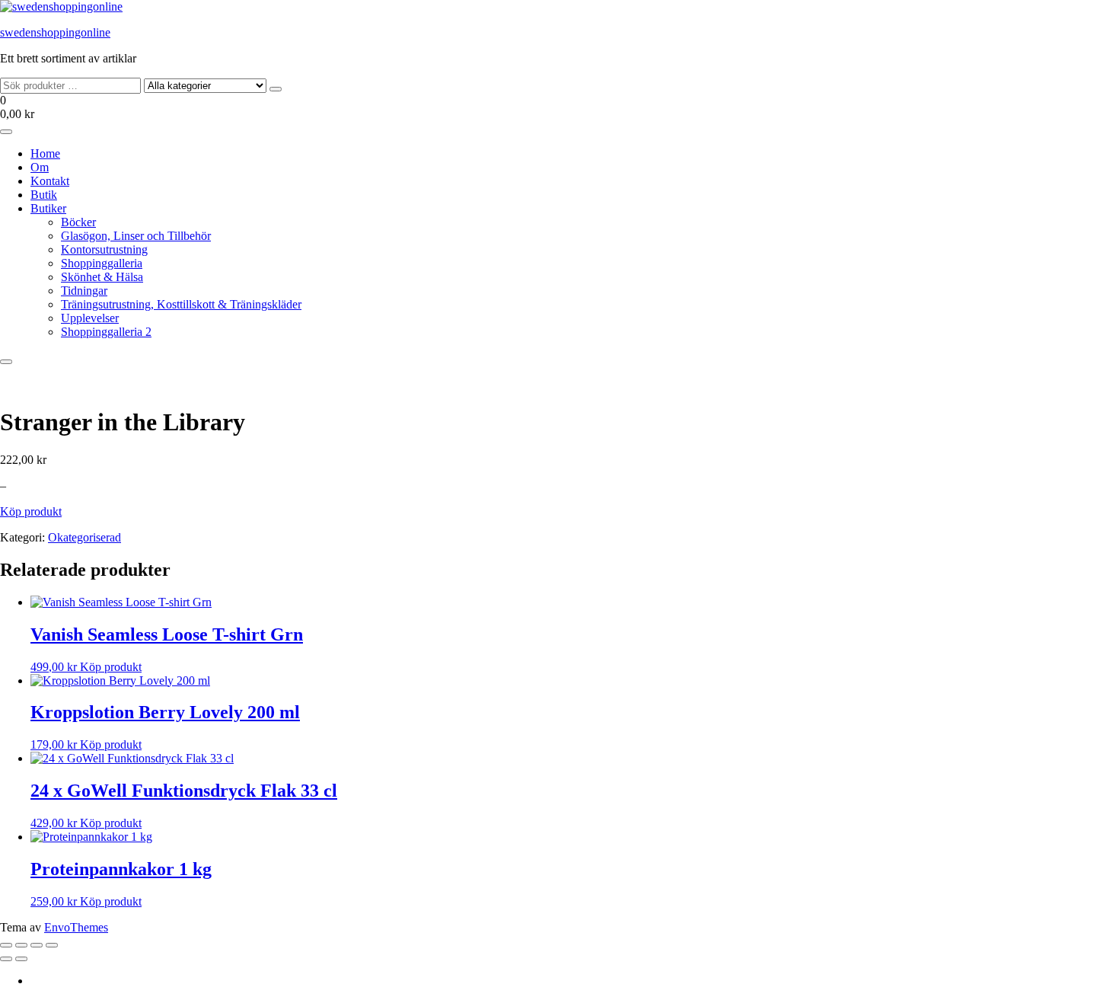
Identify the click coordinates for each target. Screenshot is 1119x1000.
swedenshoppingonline (55, 32)
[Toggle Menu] (6, 131)
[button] (559, 107)
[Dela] (36, 945)
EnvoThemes (76, 927)
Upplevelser (90, 318)
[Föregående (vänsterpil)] (6, 959)
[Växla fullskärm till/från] (21, 945)
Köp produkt (31, 511)
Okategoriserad (84, 537)
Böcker (78, 222)
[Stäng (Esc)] (52, 945)
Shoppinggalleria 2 (106, 331)
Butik (43, 194)
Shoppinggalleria (101, 263)
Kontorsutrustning (104, 249)
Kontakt (49, 180)
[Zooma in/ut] (6, 945)
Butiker (48, 208)
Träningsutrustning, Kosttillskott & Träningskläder (181, 304)
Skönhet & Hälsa (102, 276)
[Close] (6, 361)
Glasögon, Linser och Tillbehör (136, 235)
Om (39, 167)
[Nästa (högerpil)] (21, 959)
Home (45, 153)
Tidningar (84, 290)
